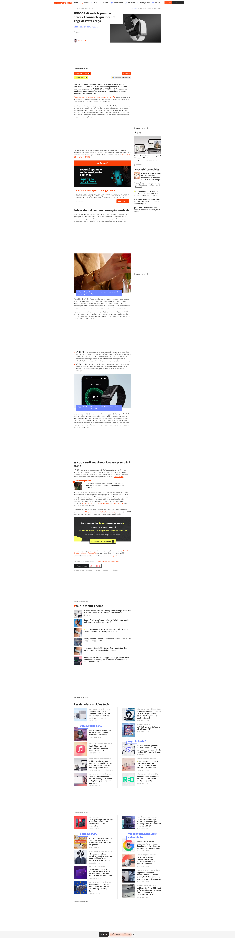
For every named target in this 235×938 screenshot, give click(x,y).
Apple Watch (118, 477)
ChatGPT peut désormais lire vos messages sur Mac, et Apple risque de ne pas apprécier (100, 780)
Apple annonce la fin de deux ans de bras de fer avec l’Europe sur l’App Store (99, 888)
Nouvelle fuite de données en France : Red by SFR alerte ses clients (148, 779)
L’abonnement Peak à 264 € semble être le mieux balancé (96, 512)
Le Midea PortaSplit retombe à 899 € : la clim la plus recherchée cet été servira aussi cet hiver (101, 715)
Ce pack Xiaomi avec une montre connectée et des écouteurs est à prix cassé (147, 185)
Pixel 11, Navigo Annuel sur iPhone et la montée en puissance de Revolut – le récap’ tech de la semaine (151, 176)
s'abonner (179, 3)
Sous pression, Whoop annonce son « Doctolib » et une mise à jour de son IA (107, 640)
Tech (135, 8)
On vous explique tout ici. (112, 556)
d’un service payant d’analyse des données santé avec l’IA (102, 503)
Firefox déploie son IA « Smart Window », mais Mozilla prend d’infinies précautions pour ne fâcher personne (100, 872)
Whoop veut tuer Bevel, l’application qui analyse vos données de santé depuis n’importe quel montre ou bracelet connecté (106, 659)
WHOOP (98, 570)
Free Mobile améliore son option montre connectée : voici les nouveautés (100, 732)
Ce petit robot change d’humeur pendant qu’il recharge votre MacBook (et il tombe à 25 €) (149, 822)
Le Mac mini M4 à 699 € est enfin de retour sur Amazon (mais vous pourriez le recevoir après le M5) (149, 891)
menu (76, 3)
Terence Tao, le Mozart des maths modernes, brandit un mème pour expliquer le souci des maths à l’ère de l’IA (147, 764)
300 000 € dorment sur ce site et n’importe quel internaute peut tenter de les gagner (100, 841)
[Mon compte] (166, 2)
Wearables (157, 8)
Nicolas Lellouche (84, 41)
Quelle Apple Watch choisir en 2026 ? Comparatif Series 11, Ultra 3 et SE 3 (147, 210)
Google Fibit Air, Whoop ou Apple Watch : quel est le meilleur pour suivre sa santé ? (106, 621)
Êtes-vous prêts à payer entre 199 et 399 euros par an (93, 97)
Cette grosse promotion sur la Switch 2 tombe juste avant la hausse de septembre (101, 822)
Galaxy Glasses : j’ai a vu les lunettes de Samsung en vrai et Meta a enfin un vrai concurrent (146, 193)
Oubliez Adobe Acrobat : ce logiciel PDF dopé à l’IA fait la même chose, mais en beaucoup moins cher (107, 612)
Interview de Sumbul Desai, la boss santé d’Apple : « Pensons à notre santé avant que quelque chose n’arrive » (104, 485)
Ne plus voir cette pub (81, 69)
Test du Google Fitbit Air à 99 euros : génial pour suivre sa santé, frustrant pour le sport (106, 630)
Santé (106, 570)
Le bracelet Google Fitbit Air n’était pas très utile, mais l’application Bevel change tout (105, 649)
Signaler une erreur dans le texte (108, 561)
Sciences (115, 570)
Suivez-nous (126, 73)
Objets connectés (145, 8)
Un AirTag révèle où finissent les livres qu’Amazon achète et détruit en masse (146, 860)
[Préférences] (170, 2)
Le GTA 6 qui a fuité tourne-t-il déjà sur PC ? (149, 728)
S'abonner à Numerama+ (101, 541)
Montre (89, 570)
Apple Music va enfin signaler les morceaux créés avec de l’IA (98, 748)
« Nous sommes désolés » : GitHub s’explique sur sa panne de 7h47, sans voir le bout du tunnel (149, 715)
